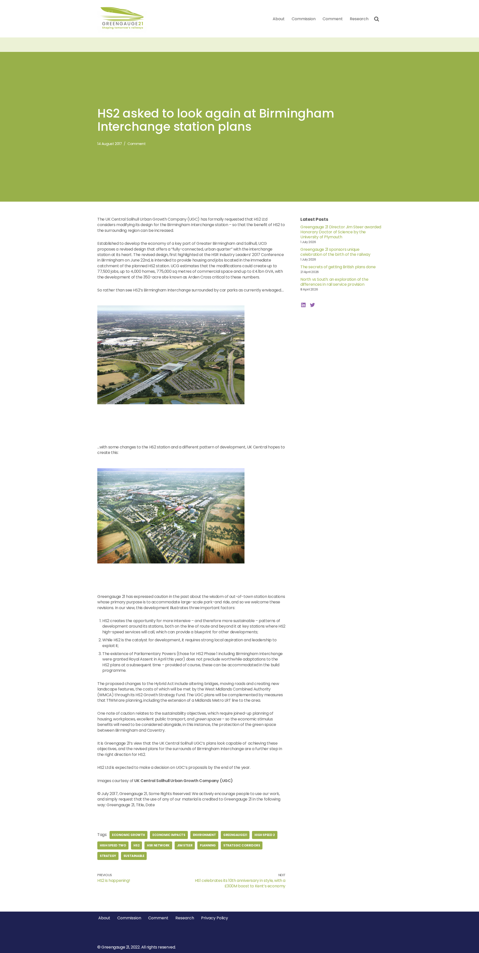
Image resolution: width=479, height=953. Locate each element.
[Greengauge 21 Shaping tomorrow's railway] (123, 18)
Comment (333, 19)
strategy (108, 856)
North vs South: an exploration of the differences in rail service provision (334, 281)
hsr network (158, 845)
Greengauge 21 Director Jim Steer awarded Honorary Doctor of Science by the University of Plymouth (340, 232)
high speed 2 (264, 835)
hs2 (136, 845)
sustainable (133, 856)
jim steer (184, 845)
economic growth (128, 835)
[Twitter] (312, 305)
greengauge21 (235, 835)
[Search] (376, 18)
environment (204, 835)
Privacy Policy (214, 918)
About (279, 19)
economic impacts (168, 835)
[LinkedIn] (303, 305)
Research (359, 19)
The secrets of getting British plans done (338, 267)
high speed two (113, 845)
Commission (304, 19)
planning (208, 845)
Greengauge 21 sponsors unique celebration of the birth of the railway (335, 252)
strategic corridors (241, 845)
